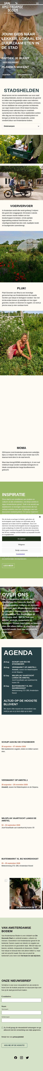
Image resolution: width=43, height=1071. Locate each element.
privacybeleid (18, 1023)
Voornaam (5, 996)
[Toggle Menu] (37, 3)
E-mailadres (7, 983)
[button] (40, 517)
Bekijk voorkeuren (21, 550)
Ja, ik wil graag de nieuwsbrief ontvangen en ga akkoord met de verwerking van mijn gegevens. (22, 1015)
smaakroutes (24, 75)
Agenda (6, 75)
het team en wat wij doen (30, 942)
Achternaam (6, 1003)
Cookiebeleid (20, 554)
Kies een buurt (18, 62)
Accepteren (21, 539)
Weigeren (21, 544)
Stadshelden (21, 90)
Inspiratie (13, 494)
